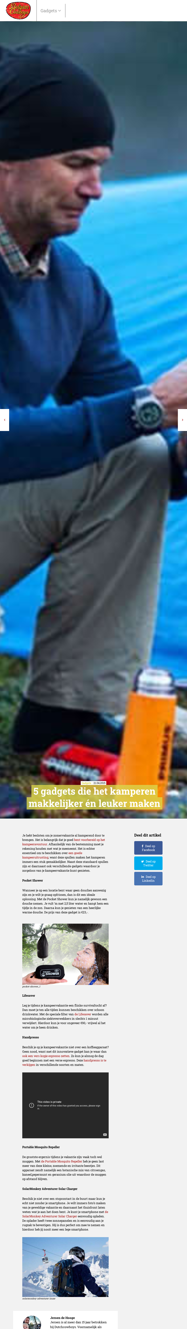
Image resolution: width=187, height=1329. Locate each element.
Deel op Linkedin (149, 878)
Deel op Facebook (148, 848)
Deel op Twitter (149, 863)
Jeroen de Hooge (62, 1318)
